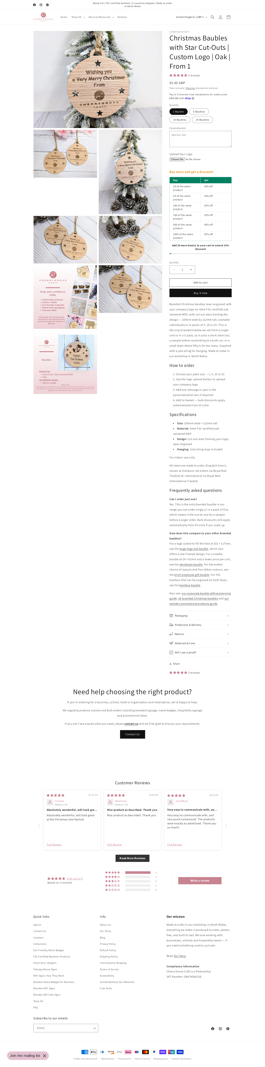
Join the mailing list (25, 1056)
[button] (77, 17)
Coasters (38, 937)
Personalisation (177, 128)
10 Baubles (180, 119)
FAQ (35, 1007)
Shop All (38, 1001)
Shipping (190, 88)
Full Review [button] (54, 845)
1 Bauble (178, 111)
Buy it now (200, 293)
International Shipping (113, 963)
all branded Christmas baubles (198, 598)
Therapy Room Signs (45, 969)
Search (37, 925)
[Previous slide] (39, 826)
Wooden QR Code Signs (46, 994)
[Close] (44, 1055)
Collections (40, 943)
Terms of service (142, 1058)
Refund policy (107, 1058)
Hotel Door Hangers (45, 963)
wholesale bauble (191, 564)
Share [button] (176, 663)
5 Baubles (199, 111)
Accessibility (107, 975)
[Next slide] (226, 826)
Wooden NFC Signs (44, 988)
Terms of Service (109, 969)
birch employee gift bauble (191, 575)
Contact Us (132, 734)
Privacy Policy (108, 943)
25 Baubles (202, 119)
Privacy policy (124, 1058)
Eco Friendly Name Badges (48, 950)
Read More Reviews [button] (132, 858)
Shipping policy (160, 1058)
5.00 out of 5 (75, 879)
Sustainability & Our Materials (117, 982)
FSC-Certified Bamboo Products (51, 956)
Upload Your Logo (181, 154)
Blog (102, 937)
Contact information (181, 1058)
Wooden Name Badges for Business (53, 982)
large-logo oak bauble (194, 549)
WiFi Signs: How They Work (48, 975)
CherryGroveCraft (89, 1058)
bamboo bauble (190, 585)
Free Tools (106, 988)
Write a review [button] (200, 880)
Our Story (105, 931)
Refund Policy (108, 950)
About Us (105, 925)
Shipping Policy (109, 956)
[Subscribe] (94, 1028)
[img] (56, 795)
